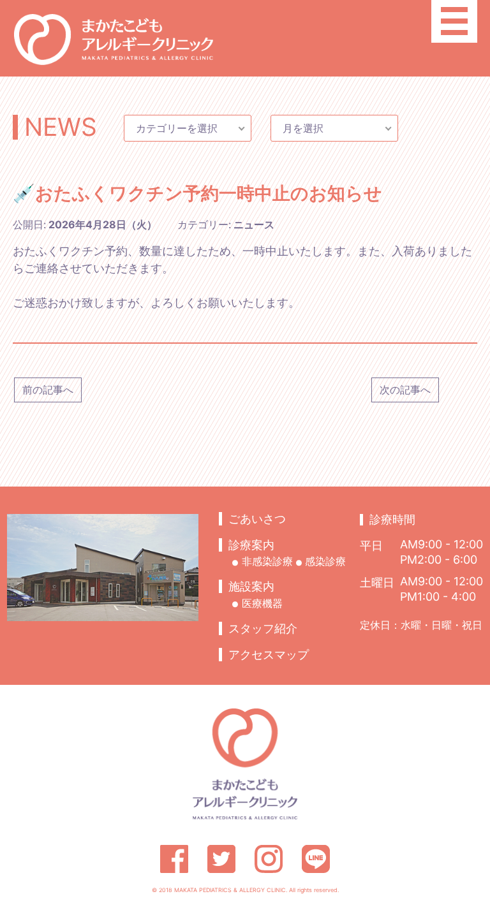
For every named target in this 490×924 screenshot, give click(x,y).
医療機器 (262, 604)
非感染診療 (267, 561)
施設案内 (251, 586)
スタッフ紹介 (262, 628)
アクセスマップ (268, 654)
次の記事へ (405, 389)
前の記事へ (47, 389)
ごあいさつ (257, 518)
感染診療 (325, 561)
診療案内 (251, 545)
